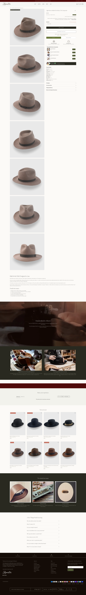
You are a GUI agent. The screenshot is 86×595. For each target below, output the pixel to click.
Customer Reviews (36, 564)
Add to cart (61, 27)
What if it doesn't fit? (31, 524)
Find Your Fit (53, 563)
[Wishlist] (81, 4)
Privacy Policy (77, 583)
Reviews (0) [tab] (18, 396)
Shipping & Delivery (49, 87)
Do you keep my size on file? (32, 537)
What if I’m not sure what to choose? (34, 546)
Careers (35, 571)
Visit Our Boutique (36, 570)
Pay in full (53, 37)
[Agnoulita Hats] (7, 4)
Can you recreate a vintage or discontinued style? (36, 543)
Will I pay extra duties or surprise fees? (34, 533)
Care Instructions (49, 85)
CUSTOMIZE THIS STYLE (61, 31)
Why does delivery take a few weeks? (34, 521)
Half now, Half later (68, 37)
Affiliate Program (36, 568)
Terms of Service (64, 583)
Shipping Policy (69, 583)
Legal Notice (81, 583)
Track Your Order (53, 568)
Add (74, 49)
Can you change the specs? (32, 527)
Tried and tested (43, 410)
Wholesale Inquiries (37, 567)
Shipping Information (54, 564)
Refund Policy (73, 583)
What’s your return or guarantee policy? (34, 540)
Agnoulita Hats (6, 581)
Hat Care (52, 570)
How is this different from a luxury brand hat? (35, 530)
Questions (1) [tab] (22, 396)
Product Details (48, 67)
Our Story (35, 563)
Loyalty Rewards (53, 571)
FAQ (51, 567)
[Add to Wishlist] (75, 11)
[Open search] (59, 396)
